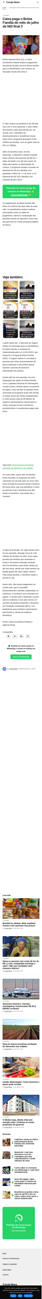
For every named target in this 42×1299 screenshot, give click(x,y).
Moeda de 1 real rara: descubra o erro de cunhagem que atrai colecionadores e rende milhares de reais (24, 1156)
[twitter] (14, 636)
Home (4, 7)
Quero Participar (19, 195)
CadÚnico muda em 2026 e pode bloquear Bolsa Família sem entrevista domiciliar (26, 1142)
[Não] (39, 1292)
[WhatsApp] (28, 636)
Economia (6, 15)
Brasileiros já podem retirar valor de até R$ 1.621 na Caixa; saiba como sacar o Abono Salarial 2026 (26, 1195)
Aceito (13, 1296)
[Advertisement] (21, 98)
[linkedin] (21, 636)
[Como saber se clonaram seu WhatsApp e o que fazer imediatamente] (6, 1170)
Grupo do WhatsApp (21, 657)
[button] (4, 2)
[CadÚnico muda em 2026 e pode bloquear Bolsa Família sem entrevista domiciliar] (6, 1142)
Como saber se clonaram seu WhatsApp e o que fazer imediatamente (26, 1170)
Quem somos (7, 1270)
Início (4, 1253)
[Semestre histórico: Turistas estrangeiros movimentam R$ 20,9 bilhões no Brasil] (21, 989)
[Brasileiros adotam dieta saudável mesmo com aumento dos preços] (21, 908)
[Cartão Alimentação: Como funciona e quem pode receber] (21, 1067)
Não (20, 1296)
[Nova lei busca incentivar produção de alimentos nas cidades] (21, 1029)
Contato (6, 1275)
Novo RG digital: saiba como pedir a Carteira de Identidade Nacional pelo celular (25, 1182)
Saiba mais (28, 1296)
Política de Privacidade (11, 1258)
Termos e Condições (10, 1264)
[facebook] (8, 636)
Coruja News (13, 2)
